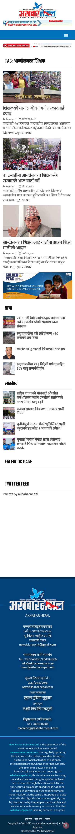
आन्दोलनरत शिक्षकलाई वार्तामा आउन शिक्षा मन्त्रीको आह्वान (37, 245)
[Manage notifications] (66, 825)
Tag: (25, 61)
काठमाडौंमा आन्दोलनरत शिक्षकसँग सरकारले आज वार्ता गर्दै (30, 178)
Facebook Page (18, 462)
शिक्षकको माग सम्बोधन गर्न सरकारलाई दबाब (33, 111)
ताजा (8, 308)
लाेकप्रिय (11, 383)
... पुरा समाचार (22, 133)
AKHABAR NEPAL (37, 616)
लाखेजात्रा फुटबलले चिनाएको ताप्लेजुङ (41, 349)
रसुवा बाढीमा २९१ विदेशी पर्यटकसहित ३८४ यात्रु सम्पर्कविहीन (40, 367)
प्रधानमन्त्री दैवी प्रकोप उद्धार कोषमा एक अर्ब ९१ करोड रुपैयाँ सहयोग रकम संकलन (41, 322)
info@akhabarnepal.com (38, 664)
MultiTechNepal (45, 831)
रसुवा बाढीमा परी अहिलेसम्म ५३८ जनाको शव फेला (37, 336)
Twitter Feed (17, 484)
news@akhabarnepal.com (37, 667)
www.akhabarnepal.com (37, 687)
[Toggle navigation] (65, 35)
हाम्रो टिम (38, 819)
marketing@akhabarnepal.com (37, 728)
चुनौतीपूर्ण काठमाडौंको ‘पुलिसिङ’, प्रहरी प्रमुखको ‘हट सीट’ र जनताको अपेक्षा (41, 426)
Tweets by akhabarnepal (20, 494)
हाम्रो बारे (28, 819)
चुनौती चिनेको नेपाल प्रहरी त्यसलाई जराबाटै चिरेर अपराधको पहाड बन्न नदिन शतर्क (41, 444)
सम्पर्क (47, 819)
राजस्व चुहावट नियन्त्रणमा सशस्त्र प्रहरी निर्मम (40, 411)
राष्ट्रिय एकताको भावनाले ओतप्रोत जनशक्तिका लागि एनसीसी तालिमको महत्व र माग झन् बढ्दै (40, 398)
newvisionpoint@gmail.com (37, 645)
